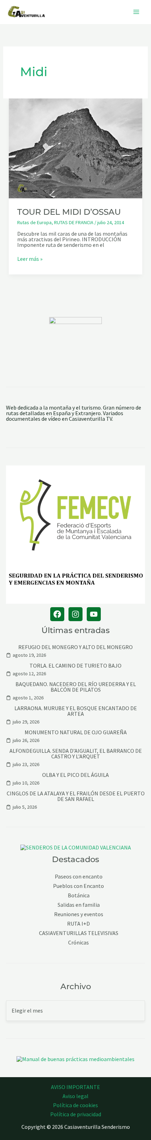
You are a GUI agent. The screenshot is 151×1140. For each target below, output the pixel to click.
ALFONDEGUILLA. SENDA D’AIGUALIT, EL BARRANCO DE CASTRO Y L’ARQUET (75, 753)
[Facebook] (57, 614)
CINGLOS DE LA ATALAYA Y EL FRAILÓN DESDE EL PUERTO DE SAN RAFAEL (76, 796)
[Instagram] (75, 614)
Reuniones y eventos (78, 914)
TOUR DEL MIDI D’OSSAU (69, 212)
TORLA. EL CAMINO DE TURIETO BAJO (75, 665)
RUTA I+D (78, 924)
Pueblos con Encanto (78, 886)
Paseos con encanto (79, 877)
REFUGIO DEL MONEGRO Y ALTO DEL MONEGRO (75, 647)
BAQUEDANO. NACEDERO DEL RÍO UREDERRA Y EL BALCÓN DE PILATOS (75, 686)
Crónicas (78, 943)
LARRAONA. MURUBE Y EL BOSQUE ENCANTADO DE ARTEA (75, 710)
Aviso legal (75, 1096)
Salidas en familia (79, 905)
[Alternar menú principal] (136, 12)
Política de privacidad (75, 1114)
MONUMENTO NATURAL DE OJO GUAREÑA (76, 732)
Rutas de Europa (34, 222)
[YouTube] (94, 614)
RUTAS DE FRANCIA (73, 222)
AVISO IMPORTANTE (75, 1087)
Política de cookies (75, 1105)
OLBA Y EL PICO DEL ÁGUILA (75, 775)
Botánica (79, 895)
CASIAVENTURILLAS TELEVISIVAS (78, 933)
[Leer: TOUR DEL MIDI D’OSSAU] (76, 147)
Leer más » (29, 259)
